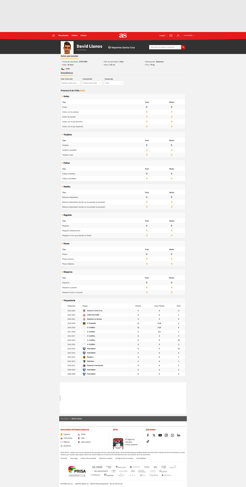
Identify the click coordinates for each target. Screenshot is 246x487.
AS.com (155, 466)
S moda (132, 475)
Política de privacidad (88, 458)
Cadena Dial (132, 471)
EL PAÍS (97, 466)
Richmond (171, 471)
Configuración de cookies (124, 458)
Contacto (63, 458)
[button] (77, 475)
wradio (114, 471)
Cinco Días (122, 471)
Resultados (63, 36)
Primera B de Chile (90, 83)
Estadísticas (67, 73)
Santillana (120, 466)
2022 (107, 83)
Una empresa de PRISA (77, 469)
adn (164, 466)
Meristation (153, 475)
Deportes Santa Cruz (69, 83)
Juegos (162, 36)
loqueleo (142, 475)
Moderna (95, 475)
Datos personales (69, 56)
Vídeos (83, 36)
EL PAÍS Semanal (141, 471)
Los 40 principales (108, 466)
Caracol (173, 466)
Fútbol (74, 36)
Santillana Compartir (135, 466)
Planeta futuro (150, 471)
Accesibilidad (141, 458)
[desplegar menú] (53, 35)
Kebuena (162, 471)
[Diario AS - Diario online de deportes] (123, 36)
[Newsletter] (170, 35)
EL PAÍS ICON (121, 475)
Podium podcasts (109, 475)
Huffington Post (100, 471)
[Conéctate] (178, 35)
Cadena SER (147, 466)
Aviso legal (74, 458)
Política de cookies (105, 458)
